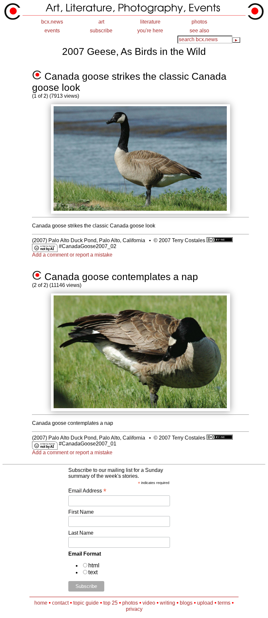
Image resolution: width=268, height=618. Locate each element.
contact (60, 603)
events (52, 30)
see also (199, 30)
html (93, 565)
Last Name (80, 533)
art (101, 22)
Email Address (87, 490)
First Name (81, 512)
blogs (186, 603)
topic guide (86, 603)
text (93, 572)
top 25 (110, 603)
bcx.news (52, 22)
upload (205, 603)
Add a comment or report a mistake (72, 255)
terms (224, 603)
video (148, 603)
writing (167, 603)
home (40, 603)
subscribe (101, 30)
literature (150, 22)
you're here (150, 30)
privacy (134, 609)
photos (199, 22)
